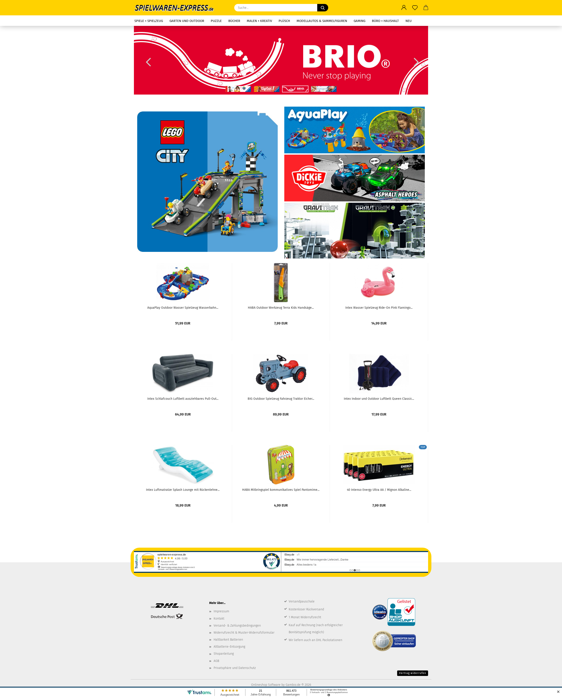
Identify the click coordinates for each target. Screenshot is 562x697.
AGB (216, 661)
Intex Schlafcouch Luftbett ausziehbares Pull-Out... (182, 399)
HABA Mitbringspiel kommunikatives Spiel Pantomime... (280, 490)
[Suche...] (322, 7)
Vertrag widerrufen (412, 673)
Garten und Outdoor (186, 21)
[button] (403, 7)
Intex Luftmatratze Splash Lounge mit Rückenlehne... (183, 490)
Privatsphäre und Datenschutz (235, 668)
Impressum (221, 611)
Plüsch (284, 21)
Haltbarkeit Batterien (228, 639)
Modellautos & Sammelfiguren (322, 21)
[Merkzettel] (414, 7)
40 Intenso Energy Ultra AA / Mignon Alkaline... (379, 490)
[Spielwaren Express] (176, 7)
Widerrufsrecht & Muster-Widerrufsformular (244, 632)
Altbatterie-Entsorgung (229, 647)
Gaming (359, 21)
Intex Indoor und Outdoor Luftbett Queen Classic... (379, 399)
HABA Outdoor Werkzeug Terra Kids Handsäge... (281, 308)
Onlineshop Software (266, 685)
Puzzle (216, 21)
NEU (408, 21)
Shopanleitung (224, 654)
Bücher (234, 21)
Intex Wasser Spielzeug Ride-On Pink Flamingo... (378, 308)
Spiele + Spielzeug (148, 21)
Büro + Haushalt (385, 21)
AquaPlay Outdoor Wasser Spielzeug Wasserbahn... (182, 308)
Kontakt (219, 618)
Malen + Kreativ (259, 21)
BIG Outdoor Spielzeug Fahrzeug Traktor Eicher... (281, 399)
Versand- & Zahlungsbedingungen (237, 625)
